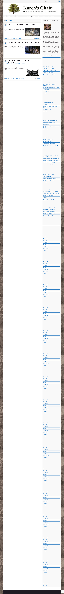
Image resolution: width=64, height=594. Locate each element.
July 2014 (44, 505)
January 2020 (45, 378)
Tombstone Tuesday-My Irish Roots (49, 213)
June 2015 (44, 484)
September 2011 (45, 570)
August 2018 (45, 411)
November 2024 (45, 267)
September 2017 (45, 432)
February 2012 (45, 560)
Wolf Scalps (21, 25)
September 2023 (45, 294)
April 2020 (44, 372)
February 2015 (45, 491)
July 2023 (44, 298)
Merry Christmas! (46, 91)
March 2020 (45, 374)
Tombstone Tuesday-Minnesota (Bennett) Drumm (51, 113)
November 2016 (45, 451)
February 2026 (45, 238)
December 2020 (45, 357)
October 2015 (45, 476)
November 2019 (45, 382)
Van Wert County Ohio (16, 78)
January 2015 (45, 493)
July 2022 (44, 321)
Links (49, 16)
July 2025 (44, 252)
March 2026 (45, 236)
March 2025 (45, 259)
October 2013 (45, 522)
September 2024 (45, 271)
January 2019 (45, 401)
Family (13, 16)
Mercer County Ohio (13, 25)
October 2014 (45, 499)
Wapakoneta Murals (46, 124)
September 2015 (45, 478)
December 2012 (45, 541)
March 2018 (45, 420)
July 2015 (44, 482)
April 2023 (44, 303)
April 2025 (44, 257)
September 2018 (45, 409)
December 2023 (45, 288)
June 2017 (44, 438)
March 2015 (45, 489)
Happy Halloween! (46, 104)
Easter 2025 (45, 197)
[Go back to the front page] (32, 9)
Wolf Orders (18, 25)
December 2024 (45, 265)
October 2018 (45, 407)
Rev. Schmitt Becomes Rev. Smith (48, 109)
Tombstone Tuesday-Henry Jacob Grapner (50, 148)
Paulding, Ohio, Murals (46, 111)
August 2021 (45, 342)
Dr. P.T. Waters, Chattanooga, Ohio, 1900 (49, 70)
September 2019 (45, 386)
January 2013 (45, 539)
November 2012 (45, 543)
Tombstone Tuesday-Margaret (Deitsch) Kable (50, 120)
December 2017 (45, 426)
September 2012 (45, 547)
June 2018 (44, 415)
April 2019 (44, 395)
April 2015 (44, 487)
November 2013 (45, 520)
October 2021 (45, 338)
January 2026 (45, 240)
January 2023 (45, 309)
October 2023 (45, 292)
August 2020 (45, 365)
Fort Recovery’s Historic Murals (48, 141)
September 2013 (45, 524)
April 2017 (44, 441)
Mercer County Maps (42, 16)
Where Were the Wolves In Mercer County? (22, 24)
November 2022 (45, 313)
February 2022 (45, 330)
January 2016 (45, 470)
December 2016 (45, 449)
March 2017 (45, 443)
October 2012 (45, 545)
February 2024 (45, 284)
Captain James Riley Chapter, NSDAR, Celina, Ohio (51, 153)
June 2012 (44, 553)
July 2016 (44, 459)
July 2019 (44, 390)
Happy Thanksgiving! (46, 93)
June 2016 (44, 461)
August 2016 (45, 457)
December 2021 (45, 334)
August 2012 (45, 549)
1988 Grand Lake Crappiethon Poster (49, 122)
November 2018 (45, 405)
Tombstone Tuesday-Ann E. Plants (48, 195)
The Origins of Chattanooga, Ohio (48, 215)
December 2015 (45, 472)
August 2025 (45, 250)
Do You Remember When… (47, 176)
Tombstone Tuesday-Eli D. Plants (48, 180)
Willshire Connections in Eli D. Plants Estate (50, 178)
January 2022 (45, 332)
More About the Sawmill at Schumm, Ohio (49, 164)
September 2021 (45, 340)
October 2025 (45, 246)
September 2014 (45, 501)
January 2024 (45, 286)
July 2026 (44, 229)
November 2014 (45, 497)
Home (5, 16)
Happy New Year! (46, 89)
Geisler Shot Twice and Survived (48, 72)
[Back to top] (61, 588)
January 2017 (45, 447)
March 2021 (45, 351)
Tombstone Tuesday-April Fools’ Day (49, 207)
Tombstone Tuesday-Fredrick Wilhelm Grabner (50, 160)
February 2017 (45, 445)
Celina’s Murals (45, 129)
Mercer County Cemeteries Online (48, 118)
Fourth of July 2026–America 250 (48, 68)
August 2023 (45, 296)
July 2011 (44, 574)
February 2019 (45, 399)
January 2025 (45, 263)
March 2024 (45, 282)
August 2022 (45, 319)
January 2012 (45, 562)
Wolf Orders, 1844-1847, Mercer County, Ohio (23, 42)
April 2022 (44, 326)
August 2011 (45, 572)
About (8, 16)
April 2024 (44, 280)
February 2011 (45, 583)
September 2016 (45, 455)
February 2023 (45, 307)
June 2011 (44, 576)
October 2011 (45, 568)
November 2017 (45, 428)
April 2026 (44, 234)
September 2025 (45, 248)
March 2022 (45, 328)
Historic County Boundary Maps (48, 102)
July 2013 (44, 528)
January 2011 (45, 585)
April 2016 (44, 464)
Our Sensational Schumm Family (48, 60)
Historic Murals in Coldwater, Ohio (48, 135)
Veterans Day (45, 100)
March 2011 (45, 581)
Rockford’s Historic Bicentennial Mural (49, 143)
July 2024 (44, 275)
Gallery (17, 16)
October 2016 (45, 453)
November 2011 (45, 566)
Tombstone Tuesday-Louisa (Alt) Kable (49, 95)
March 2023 (45, 305)
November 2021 (45, 336)
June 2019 (44, 392)
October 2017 (45, 430)
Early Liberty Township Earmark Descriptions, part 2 (51, 77)
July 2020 (44, 367)
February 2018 (45, 422)
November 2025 (45, 244)
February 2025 (45, 261)
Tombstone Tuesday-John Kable (48, 139)
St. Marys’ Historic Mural (47, 137)
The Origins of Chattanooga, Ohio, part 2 (49, 211)
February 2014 (45, 514)
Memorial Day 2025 (46, 182)
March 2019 (45, 397)
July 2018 (44, 413)
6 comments (38, 78)
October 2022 (45, 315)
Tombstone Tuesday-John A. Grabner (49, 166)
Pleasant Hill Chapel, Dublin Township (49, 82)
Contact (52, 16)
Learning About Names (46, 217)
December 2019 (45, 380)
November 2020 (45, 359)
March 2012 (45, 558)
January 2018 (45, 424)
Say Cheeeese (45, 202)
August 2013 (45, 526)
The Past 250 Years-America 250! (48, 66)
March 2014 (45, 512)
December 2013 (45, 518)
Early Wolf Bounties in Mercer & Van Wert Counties (22, 61)
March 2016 (45, 466)
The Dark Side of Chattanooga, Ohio (49, 209)
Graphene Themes (10, 592)
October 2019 (45, 384)
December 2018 (45, 403)
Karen (9, 25)
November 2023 (45, 290)
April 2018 (44, 418)
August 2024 (45, 273)
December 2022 (45, 311)
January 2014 (45, 516)
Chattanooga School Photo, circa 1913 (49, 184)
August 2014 (45, 503)
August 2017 (45, 434)
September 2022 (45, 317)
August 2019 (45, 388)
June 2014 (44, 507)
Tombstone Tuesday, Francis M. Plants (49, 189)
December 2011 (45, 564)
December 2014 (45, 495)
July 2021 (44, 344)
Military (22, 16)
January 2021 (45, 355)
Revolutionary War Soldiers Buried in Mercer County (51, 158)
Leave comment (37, 38)
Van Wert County (15, 63)
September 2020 (45, 363)
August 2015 (45, 480)
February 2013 (45, 537)
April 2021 (44, 349)
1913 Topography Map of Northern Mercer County (51, 87)
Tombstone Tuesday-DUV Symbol (48, 174)
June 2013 (44, 530)
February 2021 (45, 353)
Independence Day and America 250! (49, 162)
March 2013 (45, 535)
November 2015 (45, 474)
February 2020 (45, 376)
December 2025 (45, 242)
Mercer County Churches (31, 16)
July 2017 (44, 436)
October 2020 (45, 361)
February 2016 (45, 468)
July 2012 (44, 551)
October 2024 (45, 269)
